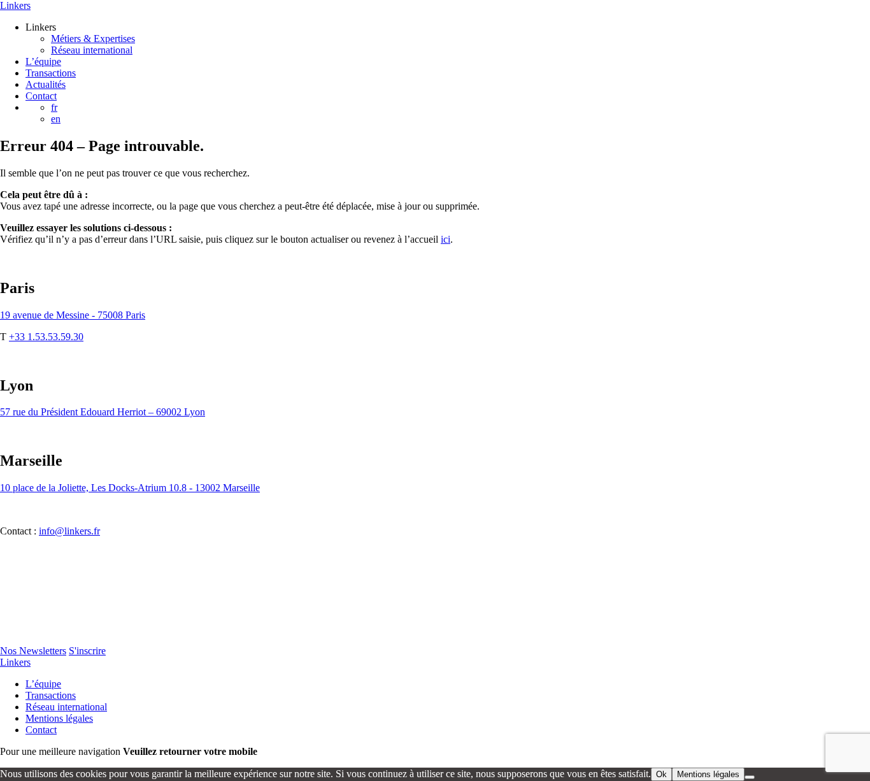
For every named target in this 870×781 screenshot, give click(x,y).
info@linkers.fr (69, 531)
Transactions (50, 73)
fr (54, 107)
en (56, 118)
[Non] (750, 777)
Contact (41, 95)
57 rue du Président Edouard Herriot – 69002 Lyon (102, 411)
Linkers (15, 5)
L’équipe (43, 61)
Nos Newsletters (33, 650)
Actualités (45, 84)
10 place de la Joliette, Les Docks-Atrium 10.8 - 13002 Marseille (130, 487)
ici (445, 239)
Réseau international (91, 50)
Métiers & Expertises (93, 38)
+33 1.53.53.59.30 (46, 336)
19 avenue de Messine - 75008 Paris (72, 315)
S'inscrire (87, 650)
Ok (661, 774)
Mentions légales (59, 718)
